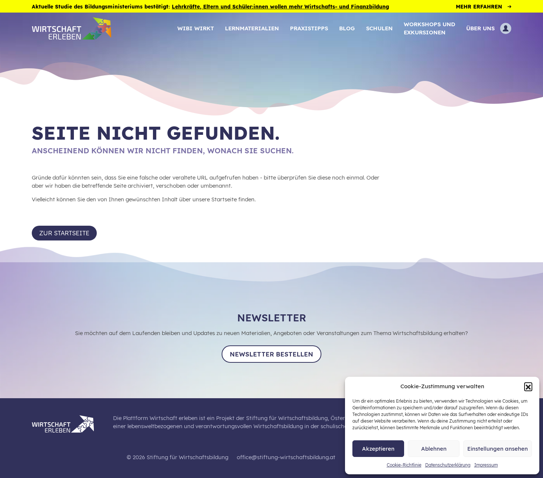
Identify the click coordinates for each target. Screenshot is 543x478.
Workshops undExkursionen (429, 28)
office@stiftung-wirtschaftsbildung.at (286, 457)
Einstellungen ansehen (497, 448)
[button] (528, 386)
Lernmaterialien (252, 28)
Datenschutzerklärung (448, 465)
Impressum (486, 465)
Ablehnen (434, 448)
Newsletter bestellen (271, 354)
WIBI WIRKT (195, 28)
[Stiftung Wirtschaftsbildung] (68, 422)
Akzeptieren (378, 448)
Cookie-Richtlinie (404, 465)
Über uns (480, 28)
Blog (347, 28)
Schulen (379, 28)
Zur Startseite (64, 233)
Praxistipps (309, 28)
